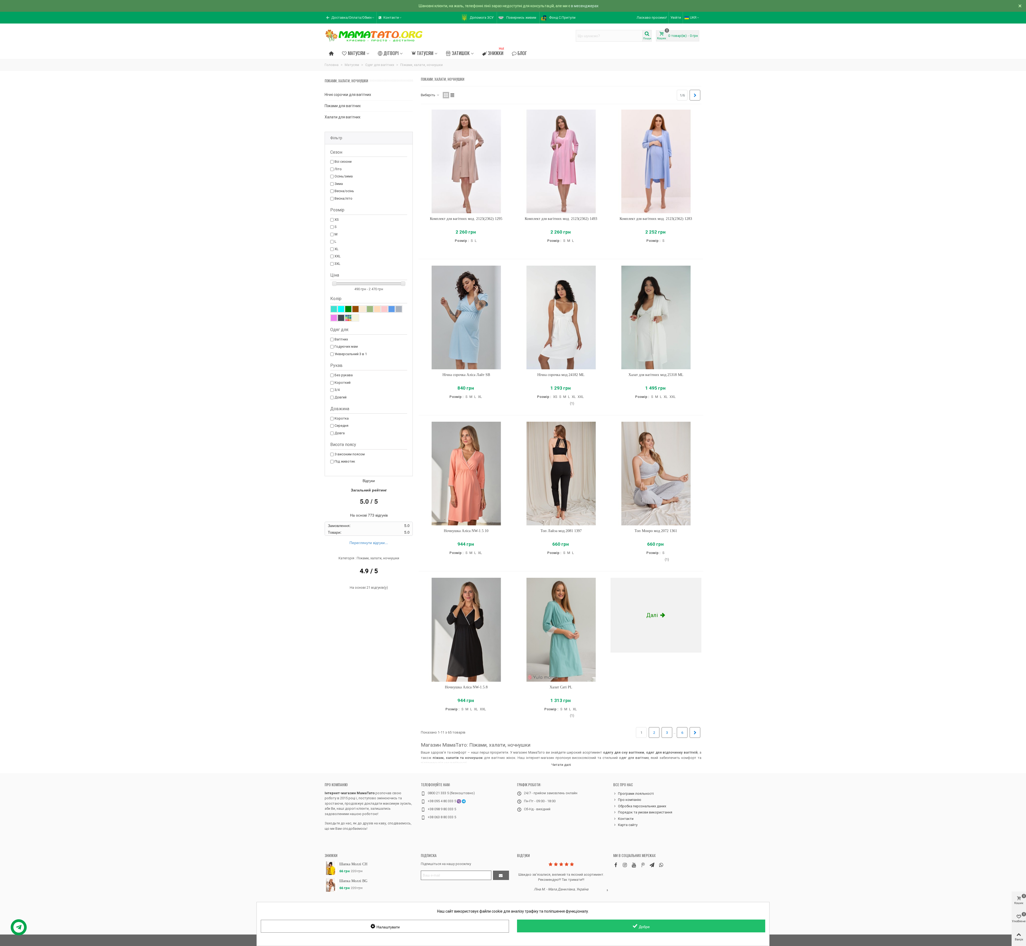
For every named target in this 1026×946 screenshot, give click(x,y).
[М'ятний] (370, 309)
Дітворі (391, 52)
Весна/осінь (344, 191)
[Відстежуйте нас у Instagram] (624, 865)
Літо (338, 169)
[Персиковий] (377, 309)
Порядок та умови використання (645, 812)
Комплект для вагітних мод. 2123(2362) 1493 (561, 219)
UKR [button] (693, 17)
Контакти (626, 819)
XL (337, 249)
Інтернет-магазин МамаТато (350, 793)
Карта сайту (628, 825)
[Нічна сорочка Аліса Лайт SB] (466, 318)
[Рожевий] (384, 309)
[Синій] (391, 309)
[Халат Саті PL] (561, 630)
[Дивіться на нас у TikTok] (642, 865)
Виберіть (428, 95)
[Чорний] (341, 318)
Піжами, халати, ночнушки (346, 80)
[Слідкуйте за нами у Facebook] (615, 865)
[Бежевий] (355, 318)
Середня (341, 426)
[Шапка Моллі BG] (331, 885)
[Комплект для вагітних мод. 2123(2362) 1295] (466, 162)
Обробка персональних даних (642, 806)
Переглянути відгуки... (368, 542)
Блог (522, 52)
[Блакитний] (341, 309)
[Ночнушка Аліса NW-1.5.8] (466, 630)
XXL (338, 256)
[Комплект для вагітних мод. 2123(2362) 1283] (656, 162)
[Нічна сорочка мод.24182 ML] (561, 318)
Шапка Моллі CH (353, 864)
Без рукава (344, 375)
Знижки (496, 52)
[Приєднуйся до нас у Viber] (661, 865)
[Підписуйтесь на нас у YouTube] (633, 865)
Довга (340, 433)
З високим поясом (350, 454)
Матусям (356, 52)
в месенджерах (584, 6)
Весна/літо (343, 198)
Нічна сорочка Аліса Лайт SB (466, 375)
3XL (337, 264)
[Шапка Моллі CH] (331, 868)
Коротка (342, 418)
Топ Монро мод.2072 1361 (656, 531)
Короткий (343, 383)
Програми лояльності (636, 794)
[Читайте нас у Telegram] (652, 865)
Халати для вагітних (342, 117)
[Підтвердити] (501, 875)
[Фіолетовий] (334, 318)
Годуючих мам (346, 346)
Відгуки (523, 855)
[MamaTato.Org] (374, 35)
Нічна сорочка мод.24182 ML (561, 375)
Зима (339, 184)
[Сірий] (399, 309)
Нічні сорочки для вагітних (348, 94)
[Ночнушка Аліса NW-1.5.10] (466, 474)
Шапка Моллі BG (353, 881)
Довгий (341, 397)
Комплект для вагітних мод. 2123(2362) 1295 (466, 219)
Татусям (425, 52)
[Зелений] (348, 309)
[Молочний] (363, 309)
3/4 (337, 390)
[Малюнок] (348, 318)
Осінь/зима (344, 176)
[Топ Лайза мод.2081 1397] (561, 474)
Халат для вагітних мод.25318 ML (655, 375)
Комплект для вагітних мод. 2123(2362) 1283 (656, 219)
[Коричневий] (355, 309)
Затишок (461, 52)
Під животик (345, 461)
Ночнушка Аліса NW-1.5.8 (466, 687)
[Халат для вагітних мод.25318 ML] (656, 318)
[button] (350, 18)
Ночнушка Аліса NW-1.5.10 (466, 531)
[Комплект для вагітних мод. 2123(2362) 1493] (561, 162)
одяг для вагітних (634, 758)
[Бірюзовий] (334, 309)
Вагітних (341, 339)
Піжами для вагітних (343, 106)
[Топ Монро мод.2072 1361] (656, 474)
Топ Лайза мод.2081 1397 (561, 531)
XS (337, 220)
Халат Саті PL (561, 687)
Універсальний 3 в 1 (351, 354)
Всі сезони (343, 162)
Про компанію (336, 784)
